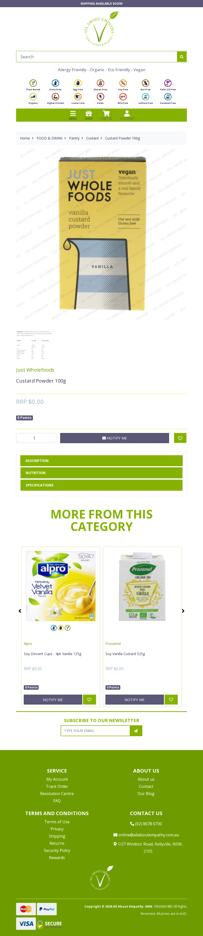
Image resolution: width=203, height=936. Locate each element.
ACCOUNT (127, 118)
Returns (57, 843)
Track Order (57, 786)
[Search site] (182, 56)
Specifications (39, 485)
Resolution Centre (57, 793)
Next (183, 611)
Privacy (57, 829)
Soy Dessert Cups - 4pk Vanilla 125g (52, 653)
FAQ (57, 800)
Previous (20, 611)
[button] (187, 920)
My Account (57, 779)
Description (37, 460)
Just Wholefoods (35, 369)
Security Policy (57, 850)
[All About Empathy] (101, 28)
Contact (146, 786)
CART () (106, 118)
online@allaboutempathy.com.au (148, 835)
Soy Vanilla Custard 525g (125, 653)
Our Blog (146, 793)
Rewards (57, 857)
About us (146, 779)
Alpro (28, 643)
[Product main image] (101, 234)
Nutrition (36, 472)
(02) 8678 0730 (148, 823)
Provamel (113, 643)
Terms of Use (57, 821)
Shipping (57, 836)
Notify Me (116, 437)
